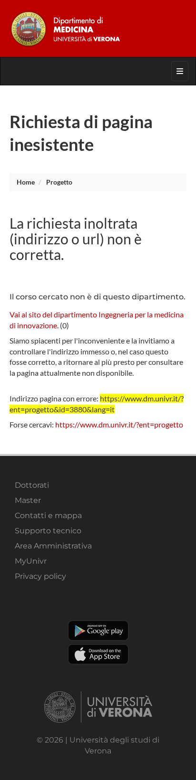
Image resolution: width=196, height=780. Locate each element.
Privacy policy (40, 576)
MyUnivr (31, 561)
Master (28, 500)
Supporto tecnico (48, 530)
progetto (59, 182)
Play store (98, 630)
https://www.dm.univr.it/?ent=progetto (119, 424)
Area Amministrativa (53, 545)
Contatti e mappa (48, 515)
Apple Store (98, 654)
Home (26, 182)
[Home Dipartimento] (98, 28)
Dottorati (32, 485)
